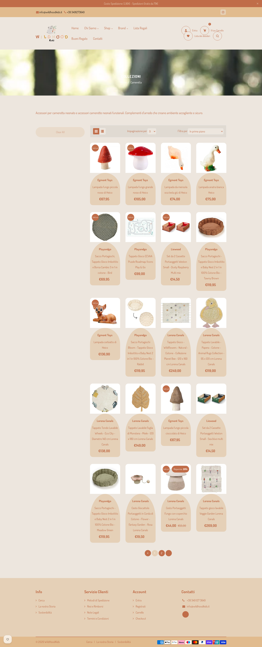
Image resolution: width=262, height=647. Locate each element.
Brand (122, 28)
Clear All (60, 132)
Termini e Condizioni (98, 618)
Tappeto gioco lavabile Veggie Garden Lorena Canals (211, 513)
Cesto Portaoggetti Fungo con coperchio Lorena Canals (176, 513)
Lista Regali (140, 28)
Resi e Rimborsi (95, 606)
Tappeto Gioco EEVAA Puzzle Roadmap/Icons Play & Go (140, 261)
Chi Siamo (90, 28)
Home (75, 28)
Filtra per (183, 131)
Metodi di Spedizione (98, 600)
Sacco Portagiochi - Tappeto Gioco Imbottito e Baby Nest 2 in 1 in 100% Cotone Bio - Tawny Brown (211, 267)
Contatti (97, 38)
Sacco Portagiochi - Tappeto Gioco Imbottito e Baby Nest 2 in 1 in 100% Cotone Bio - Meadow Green (105, 519)
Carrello (140, 612)
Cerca (41, 600)
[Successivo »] (169, 553)
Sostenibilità (45, 612)
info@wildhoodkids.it (50, 12)
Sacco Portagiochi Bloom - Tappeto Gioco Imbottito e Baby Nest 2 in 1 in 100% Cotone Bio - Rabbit (140, 353)
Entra (139, 600)
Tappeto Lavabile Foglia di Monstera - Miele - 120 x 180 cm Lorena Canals (140, 433)
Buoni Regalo (79, 38)
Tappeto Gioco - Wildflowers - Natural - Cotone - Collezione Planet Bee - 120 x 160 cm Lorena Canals (176, 353)
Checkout (141, 618)
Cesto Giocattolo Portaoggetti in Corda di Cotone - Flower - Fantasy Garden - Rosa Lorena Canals (140, 519)
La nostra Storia (46, 606)
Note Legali (93, 612)
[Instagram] (223, 12)
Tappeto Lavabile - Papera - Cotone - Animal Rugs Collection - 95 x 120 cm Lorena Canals (211, 353)
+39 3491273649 (75, 12)
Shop (107, 28)
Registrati (141, 606)
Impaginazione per (137, 131)
